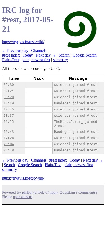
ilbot (53, 192)
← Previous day (15, 50)
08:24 (9, 91)
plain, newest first (36, 60)
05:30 (9, 85)
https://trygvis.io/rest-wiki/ (23, 42)
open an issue (22, 197)
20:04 (9, 144)
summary (60, 60)
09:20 (9, 97)
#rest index (11, 55)
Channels (38, 50)
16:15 (9, 122)
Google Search (85, 55)
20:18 (9, 150)
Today (28, 55)
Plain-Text (10, 60)
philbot (27, 192)
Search (64, 55)
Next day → (46, 55)
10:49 (9, 103)
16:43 (9, 132)
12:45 (9, 109)
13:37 (9, 115)
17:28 (9, 138)
